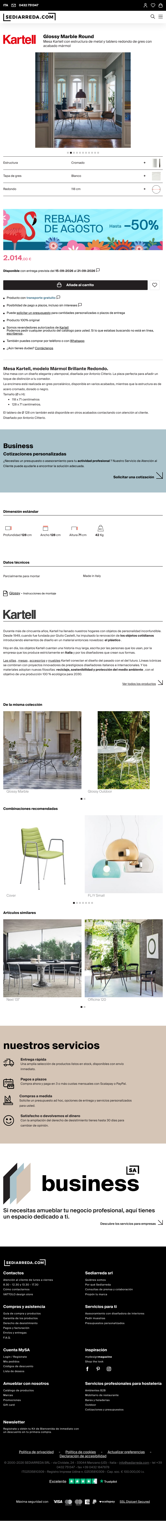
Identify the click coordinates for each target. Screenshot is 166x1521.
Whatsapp (77, 341)
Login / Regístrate (15, 1357)
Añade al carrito (80, 285)
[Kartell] (19, 39)
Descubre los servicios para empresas (128, 1223)
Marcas (8, 1395)
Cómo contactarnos (16, 1289)
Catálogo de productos (18, 1390)
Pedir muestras (95, 1318)
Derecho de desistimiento (20, 1323)
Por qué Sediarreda (98, 1285)
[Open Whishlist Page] (153, 5)
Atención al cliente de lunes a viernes (28, 1280)
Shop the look (94, 1361)
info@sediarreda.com (134, 1462)
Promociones (12, 1400)
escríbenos (14, 333)
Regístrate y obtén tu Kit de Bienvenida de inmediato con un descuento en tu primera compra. (41, 1430)
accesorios (37, 660)
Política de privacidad (36, 1452)
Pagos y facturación (16, 1328)
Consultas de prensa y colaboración (109, 1289)
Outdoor (90, 1405)
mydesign (98, 1357)
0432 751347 (28, 5)
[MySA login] (145, 5)
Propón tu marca (96, 1294)
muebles (54, 660)
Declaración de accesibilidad (83, 1456)
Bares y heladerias (97, 1400)
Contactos (13, 1273)
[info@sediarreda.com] (13, 5)
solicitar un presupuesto (34, 313)
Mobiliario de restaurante (102, 1395)
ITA (5, 5)
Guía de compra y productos (22, 1313)
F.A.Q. (7, 1338)
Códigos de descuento (18, 1366)
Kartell (64, 327)
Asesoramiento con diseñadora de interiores (114, 1313)
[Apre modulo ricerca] (153, 17)
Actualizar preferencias (126, 1452)
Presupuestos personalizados (104, 1323)
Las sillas (9, 660)
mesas (23, 660)
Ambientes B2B (95, 1390)
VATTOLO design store (18, 1294)
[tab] (68, 153)
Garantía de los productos (20, 1318)
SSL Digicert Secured (135, 1501)
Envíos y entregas (15, 1333)
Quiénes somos (95, 1280)
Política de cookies (80, 1452)
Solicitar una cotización (133, 477)
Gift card (9, 1405)
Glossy (14, 593)
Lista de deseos (13, 1371)
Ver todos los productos (139, 684)
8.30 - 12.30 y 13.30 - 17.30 (20, 1285)
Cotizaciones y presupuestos (104, 1410)
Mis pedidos (11, 1361)
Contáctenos (44, 348)
